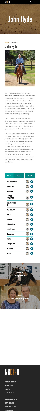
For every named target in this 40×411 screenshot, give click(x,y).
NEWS (7, 389)
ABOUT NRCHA (10, 382)
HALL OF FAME (10, 407)
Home (7, 42)
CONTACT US (10, 393)
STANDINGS (9, 403)
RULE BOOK (9, 385)
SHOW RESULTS (11, 399)
